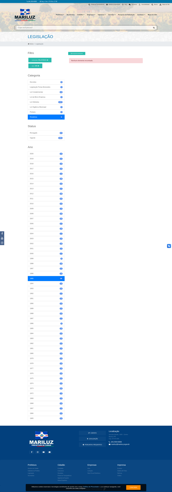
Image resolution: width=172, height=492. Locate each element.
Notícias (119, 473)
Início (31, 44)
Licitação (90, 471)
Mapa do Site (152, 14)
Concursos (61, 471)
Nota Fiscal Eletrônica (93, 473)
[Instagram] (2, 243)
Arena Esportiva (62, 480)
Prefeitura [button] (59, 14)
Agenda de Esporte (63, 478)
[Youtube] (2, 238)
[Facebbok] (31, 452)
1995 (35, 66)
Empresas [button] (90, 14)
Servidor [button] (111, 14)
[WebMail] (49, 452)
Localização (93, 439)
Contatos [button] (140, 14)
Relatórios (39, 60)
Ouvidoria (60, 473)
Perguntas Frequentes (93, 444)
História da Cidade (33, 468)
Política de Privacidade (91, 487)
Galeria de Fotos (122, 471)
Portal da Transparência (64, 475)
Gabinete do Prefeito (34, 471)
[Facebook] (2, 233)
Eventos (119, 468)
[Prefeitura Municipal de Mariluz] (25, 15)
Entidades (60, 468)
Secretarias (71, 14)
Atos (88, 468)
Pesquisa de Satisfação (126, 14)
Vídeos (119, 475)
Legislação (31, 473)
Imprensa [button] (101, 14)
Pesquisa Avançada (77, 53)
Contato (93, 433)
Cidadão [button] (80, 14)
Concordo (133, 487)
